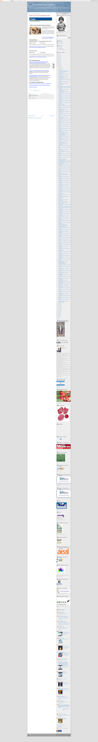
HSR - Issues (60, 85)
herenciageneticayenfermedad (62, 616)
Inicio (42, 115)
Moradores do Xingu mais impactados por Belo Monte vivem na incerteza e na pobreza (63, 698)
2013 (58, 312)
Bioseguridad (60, 631)
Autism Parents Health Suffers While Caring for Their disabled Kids (66, 683)
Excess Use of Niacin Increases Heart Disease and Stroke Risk (66, 666)
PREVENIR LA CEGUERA (62, 671)
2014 (58, 311)
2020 (58, 60)
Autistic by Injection (61, 681)
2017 (58, 63)
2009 (58, 316)
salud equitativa (65, 347)
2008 (58, 317)
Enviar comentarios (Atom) (37, 117)
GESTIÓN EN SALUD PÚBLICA (45, 5)
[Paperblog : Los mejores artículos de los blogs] (59, 439)
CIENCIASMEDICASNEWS (62, 621)
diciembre (59, 66)
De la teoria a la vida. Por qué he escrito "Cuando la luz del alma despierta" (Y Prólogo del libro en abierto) (66, 647)
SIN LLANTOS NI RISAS (66, 690)
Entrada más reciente (31, 115)
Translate (63, 49)
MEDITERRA (60, 726)
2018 (58, 62)
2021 (58, 59)
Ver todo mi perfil (59, 376)
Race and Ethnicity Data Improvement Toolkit (64, 86)
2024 (58, 56)
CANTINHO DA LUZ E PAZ (62, 718)
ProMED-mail (60, 198)
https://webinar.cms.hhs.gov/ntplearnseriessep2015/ (38, 47)
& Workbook (35, 76)
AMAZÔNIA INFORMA (61, 696)
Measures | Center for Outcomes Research (64, 206)
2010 (58, 315)
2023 (58, 57)
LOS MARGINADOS (61, 626)
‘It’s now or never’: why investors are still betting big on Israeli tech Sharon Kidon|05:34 (63, 628)
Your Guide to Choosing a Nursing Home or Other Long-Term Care (39, 85)
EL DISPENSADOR (61, 612)
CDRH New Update (60, 72)
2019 (58, 61)
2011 (58, 314)
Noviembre (59, 679)
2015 (58, 65)
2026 (58, 54)
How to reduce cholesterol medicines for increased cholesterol (66, 709)
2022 (58, 58)
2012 (58, 313)
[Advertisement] (36, 107)
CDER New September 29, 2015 (62, 173)
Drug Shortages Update (61, 104)
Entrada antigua (51, 115)
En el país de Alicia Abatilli (62, 678)
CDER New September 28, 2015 (62, 224)
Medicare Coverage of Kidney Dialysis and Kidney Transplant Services (40, 83)
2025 (58, 55)
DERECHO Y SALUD (61, 638)
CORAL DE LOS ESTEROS (62, 714)
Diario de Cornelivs (61, 645)
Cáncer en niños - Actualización (62, 201)
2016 (58, 64)
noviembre (59, 67)
